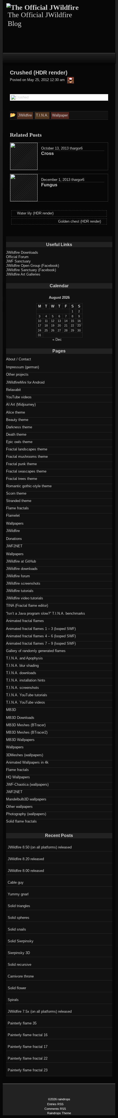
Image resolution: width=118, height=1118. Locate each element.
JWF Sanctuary (18, 261)
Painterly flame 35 (22, 1023)
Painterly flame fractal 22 (27, 1058)
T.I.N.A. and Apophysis (24, 658)
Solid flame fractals (21, 821)
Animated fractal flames (25, 621)
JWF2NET (14, 546)
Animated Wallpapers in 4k (27, 762)
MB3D (11, 710)
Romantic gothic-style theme (29, 486)
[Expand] (8, 57)
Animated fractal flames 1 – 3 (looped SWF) (41, 629)
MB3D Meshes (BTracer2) (26, 732)
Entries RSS (55, 1104)
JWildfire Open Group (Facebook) (32, 266)
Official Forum (17, 257)
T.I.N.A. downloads (21, 673)
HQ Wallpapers (18, 777)
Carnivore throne (21, 976)
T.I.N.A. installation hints (25, 680)
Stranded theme (18, 501)
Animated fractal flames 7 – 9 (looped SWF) (41, 643)
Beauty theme (17, 420)
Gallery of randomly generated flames (36, 651)
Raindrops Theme (59, 1113)
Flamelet (13, 515)
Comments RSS (55, 1108)
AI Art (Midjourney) (21, 404)
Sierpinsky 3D (19, 953)
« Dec (57, 339)
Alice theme (15, 412)
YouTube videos (19, 397)
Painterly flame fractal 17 (27, 1047)
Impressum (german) (22, 367)
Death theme (16, 434)
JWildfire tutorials (19, 591)
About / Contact (18, 359)
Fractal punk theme (21, 464)
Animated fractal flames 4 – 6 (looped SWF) (41, 636)
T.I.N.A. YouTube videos (25, 702)
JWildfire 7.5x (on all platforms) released (40, 1011)
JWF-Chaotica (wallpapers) (27, 784)
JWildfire (13, 531)
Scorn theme (16, 493)
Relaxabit (13, 390)
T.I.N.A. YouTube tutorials (26, 695)
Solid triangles (19, 906)
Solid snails (17, 929)
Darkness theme (19, 427)
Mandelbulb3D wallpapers (26, 799)
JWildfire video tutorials (24, 598)
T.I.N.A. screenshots (22, 688)
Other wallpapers (19, 807)
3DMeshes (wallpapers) (24, 755)
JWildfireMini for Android (25, 382)
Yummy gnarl (18, 894)
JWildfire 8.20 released (26, 859)
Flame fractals (17, 508)
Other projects (17, 374)
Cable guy (16, 882)
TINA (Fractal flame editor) (27, 605)
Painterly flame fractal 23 (27, 1070)
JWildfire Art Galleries (23, 274)
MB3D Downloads (20, 718)
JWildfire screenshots (23, 583)
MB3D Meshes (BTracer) (26, 725)
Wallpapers (15, 523)
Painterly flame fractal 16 (27, 1035)
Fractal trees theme (21, 479)
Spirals (13, 1000)
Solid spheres (18, 918)
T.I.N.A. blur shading (22, 665)
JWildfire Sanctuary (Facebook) (31, 270)
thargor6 (76, 148)
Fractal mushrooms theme (27, 457)
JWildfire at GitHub (21, 561)
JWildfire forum (18, 576)
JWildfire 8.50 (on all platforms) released (40, 847)
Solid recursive (19, 964)
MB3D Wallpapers (20, 740)
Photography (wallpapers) (26, 814)
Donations (14, 539)
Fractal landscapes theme (26, 449)
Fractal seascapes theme (26, 471)
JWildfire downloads (22, 569)
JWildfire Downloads (22, 252)
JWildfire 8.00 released (26, 871)
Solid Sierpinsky (20, 941)
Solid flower (17, 988)
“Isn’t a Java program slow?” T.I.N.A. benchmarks (45, 613)
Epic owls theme (19, 442)
